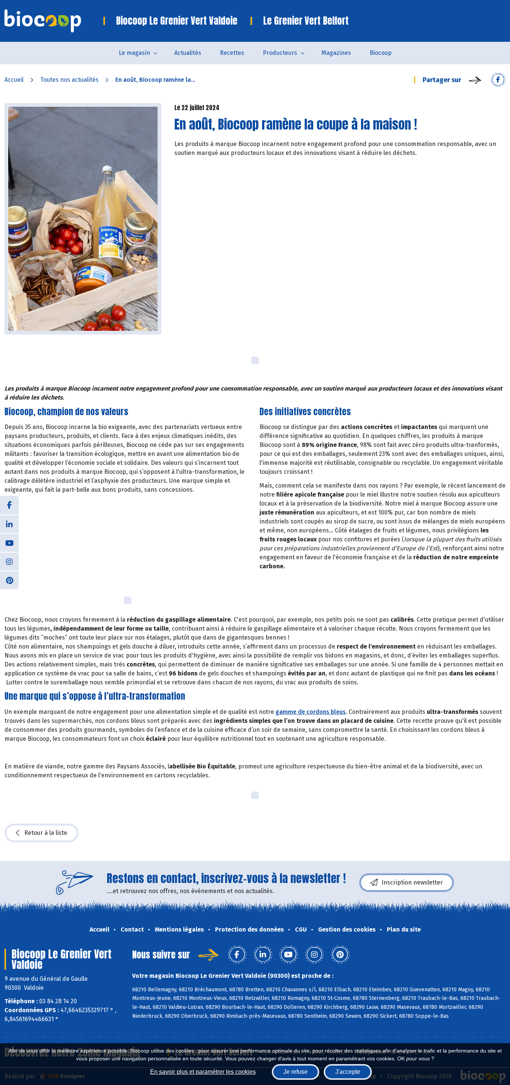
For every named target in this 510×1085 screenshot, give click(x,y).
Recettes (232, 52)
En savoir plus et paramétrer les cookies (203, 1072)
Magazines (336, 52)
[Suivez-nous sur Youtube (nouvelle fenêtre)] (9, 542)
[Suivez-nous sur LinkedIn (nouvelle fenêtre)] (9, 523)
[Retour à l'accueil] (53, 20)
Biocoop (381, 52)
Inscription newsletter (412, 882)
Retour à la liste (45, 832)
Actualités (187, 52)
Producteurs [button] (280, 52)
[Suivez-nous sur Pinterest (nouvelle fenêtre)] (9, 580)
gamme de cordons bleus (311, 711)
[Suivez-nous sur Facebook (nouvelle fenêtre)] (9, 505)
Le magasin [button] (134, 52)
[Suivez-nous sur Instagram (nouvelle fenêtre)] (9, 561)
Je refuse (295, 1072)
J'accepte (347, 1072)
